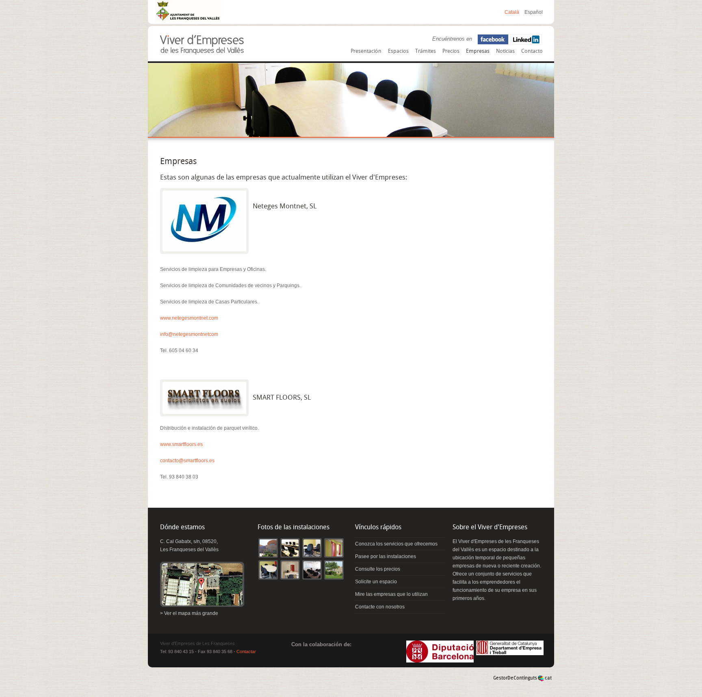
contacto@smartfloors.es (187, 460)
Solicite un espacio (376, 581)
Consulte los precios (377, 569)
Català (512, 12)
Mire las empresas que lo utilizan (391, 594)
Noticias (505, 51)
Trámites (425, 51)
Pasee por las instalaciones (385, 556)
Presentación (366, 51)
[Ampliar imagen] (204, 220)
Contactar (246, 651)
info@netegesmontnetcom (189, 334)
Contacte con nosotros (380, 607)
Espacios (398, 51)
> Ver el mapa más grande (189, 613)
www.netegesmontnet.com (189, 318)
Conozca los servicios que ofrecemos (396, 544)
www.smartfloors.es (181, 444)
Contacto (532, 51)
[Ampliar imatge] (268, 555)
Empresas (478, 51)
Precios (450, 51)
